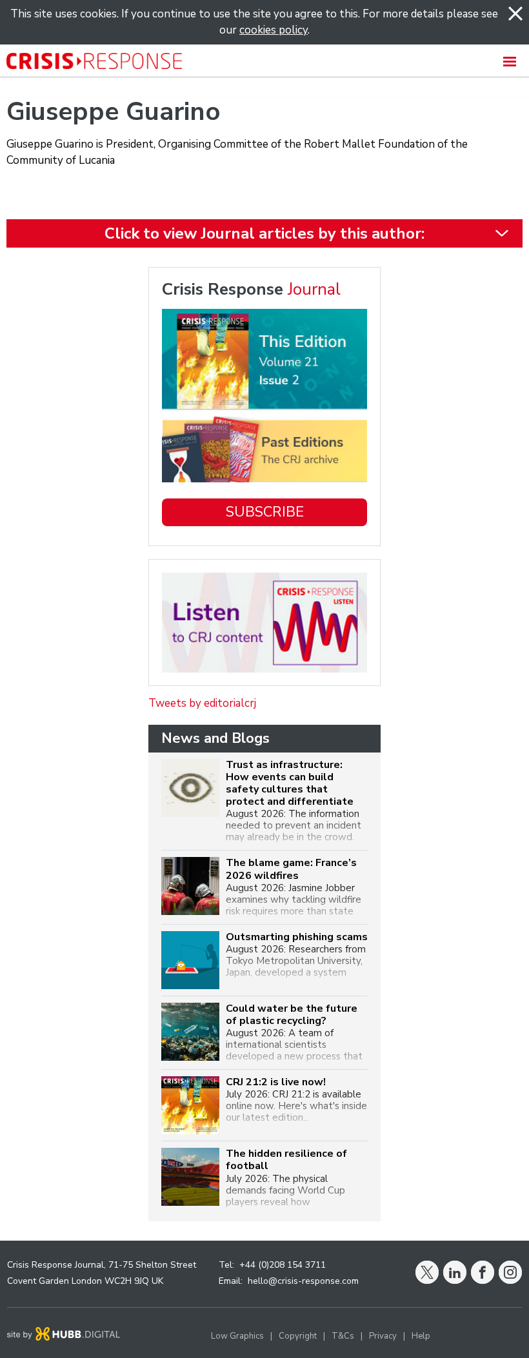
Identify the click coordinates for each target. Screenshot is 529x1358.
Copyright (298, 1336)
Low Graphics (237, 1336)
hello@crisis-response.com (303, 1281)
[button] (264, 60)
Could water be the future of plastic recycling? (291, 1015)
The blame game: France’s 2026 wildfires (291, 869)
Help (421, 1336)
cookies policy (273, 30)
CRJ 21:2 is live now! (276, 1082)
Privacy (383, 1336)
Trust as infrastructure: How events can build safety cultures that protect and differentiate (290, 784)
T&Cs (343, 1336)
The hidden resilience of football (286, 1160)
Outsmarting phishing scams (297, 937)
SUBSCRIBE (265, 512)
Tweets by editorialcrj (202, 703)
